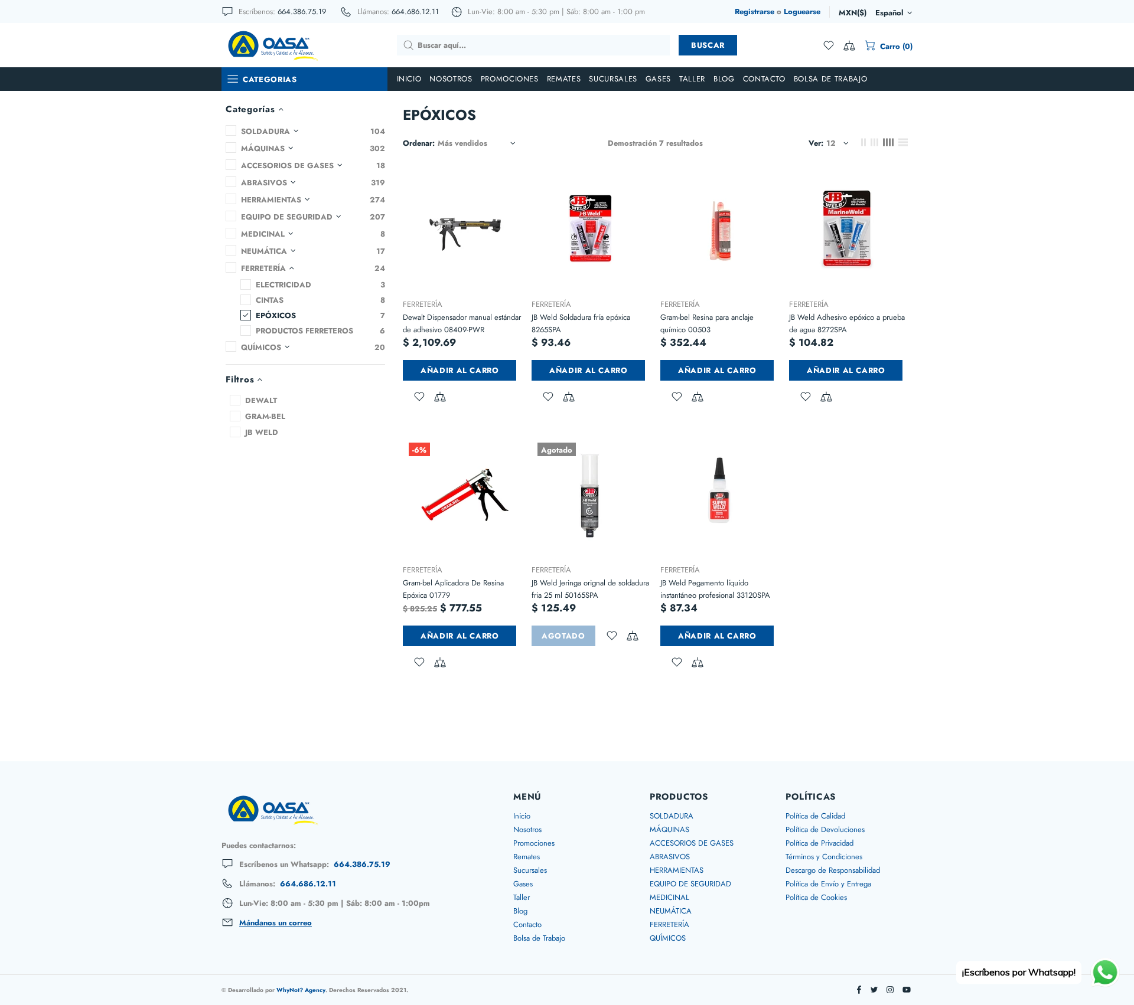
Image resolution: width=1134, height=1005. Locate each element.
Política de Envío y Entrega (828, 884)
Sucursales (530, 870)
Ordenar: (419, 143)
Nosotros (527, 829)
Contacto (527, 924)
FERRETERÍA (422, 304)
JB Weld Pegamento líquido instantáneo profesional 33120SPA (715, 589)
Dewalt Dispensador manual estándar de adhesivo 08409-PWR (462, 323)
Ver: (816, 143)
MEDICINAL (669, 897)
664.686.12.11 (415, 11)
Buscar (708, 45)
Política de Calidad (815, 816)
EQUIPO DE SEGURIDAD (690, 884)
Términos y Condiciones (824, 857)
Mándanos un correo (275, 923)
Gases (523, 884)
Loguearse (802, 11)
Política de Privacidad (819, 843)
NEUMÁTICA (671, 911)
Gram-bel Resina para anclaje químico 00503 (707, 323)
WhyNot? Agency (300, 990)
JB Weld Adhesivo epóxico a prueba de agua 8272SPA (847, 323)
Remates (526, 857)
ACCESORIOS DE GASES (692, 843)
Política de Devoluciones (825, 829)
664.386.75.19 (302, 11)
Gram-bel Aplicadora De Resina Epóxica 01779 (453, 589)
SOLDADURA (671, 816)
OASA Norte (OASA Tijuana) (272, 45)
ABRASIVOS (670, 857)
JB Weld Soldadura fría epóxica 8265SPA (581, 323)
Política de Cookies (816, 897)
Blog (520, 911)
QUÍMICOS (668, 938)
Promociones (534, 843)
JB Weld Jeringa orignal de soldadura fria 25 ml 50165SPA (590, 589)
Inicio (521, 816)
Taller (521, 897)
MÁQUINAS (669, 829)
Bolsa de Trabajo (539, 938)
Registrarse (754, 11)
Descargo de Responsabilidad (833, 870)
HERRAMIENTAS (676, 870)
